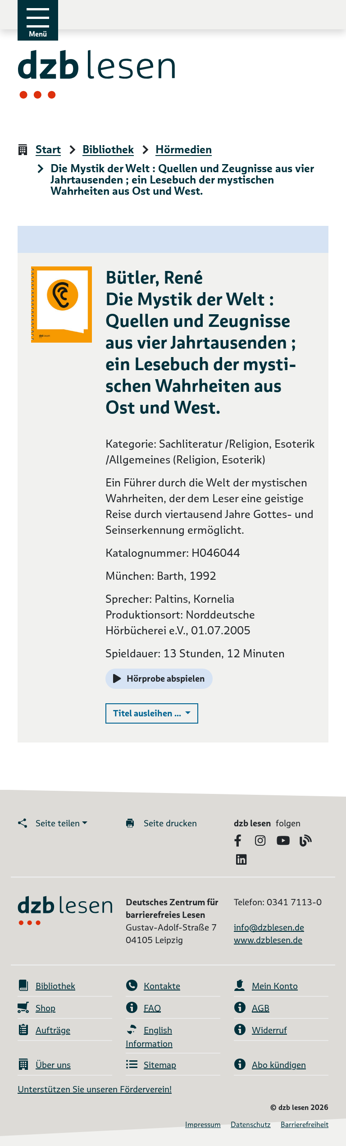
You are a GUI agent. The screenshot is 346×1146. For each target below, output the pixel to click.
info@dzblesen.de (269, 927)
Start (48, 150)
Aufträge (53, 1030)
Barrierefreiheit (304, 1124)
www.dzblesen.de (268, 940)
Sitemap (160, 1065)
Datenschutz (251, 1124)
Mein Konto (275, 986)
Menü (38, 34)
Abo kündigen (279, 1065)
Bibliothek (108, 150)
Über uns (53, 1065)
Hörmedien (183, 150)
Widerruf (269, 1030)
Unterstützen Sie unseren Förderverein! (95, 1089)
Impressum (203, 1124)
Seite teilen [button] (58, 823)
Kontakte (162, 986)
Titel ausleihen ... (155, 713)
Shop (45, 1008)
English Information (149, 1037)
